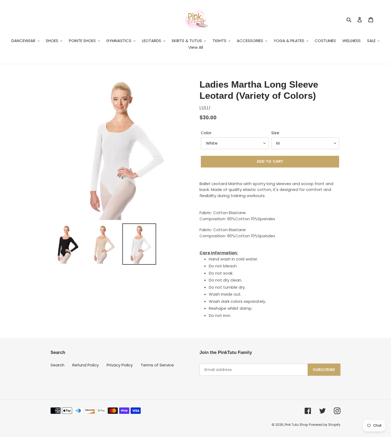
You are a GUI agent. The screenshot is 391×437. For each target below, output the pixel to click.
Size (275, 133)
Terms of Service (157, 365)
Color (206, 133)
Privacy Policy (120, 365)
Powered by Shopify (324, 424)
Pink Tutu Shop (296, 424)
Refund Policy (85, 365)
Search (57, 365)
